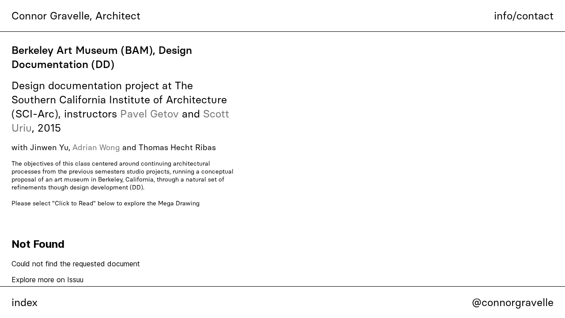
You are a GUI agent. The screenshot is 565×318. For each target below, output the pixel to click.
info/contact (524, 15)
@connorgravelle (513, 302)
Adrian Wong (96, 147)
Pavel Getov (149, 113)
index (24, 302)
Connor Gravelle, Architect (75, 15)
